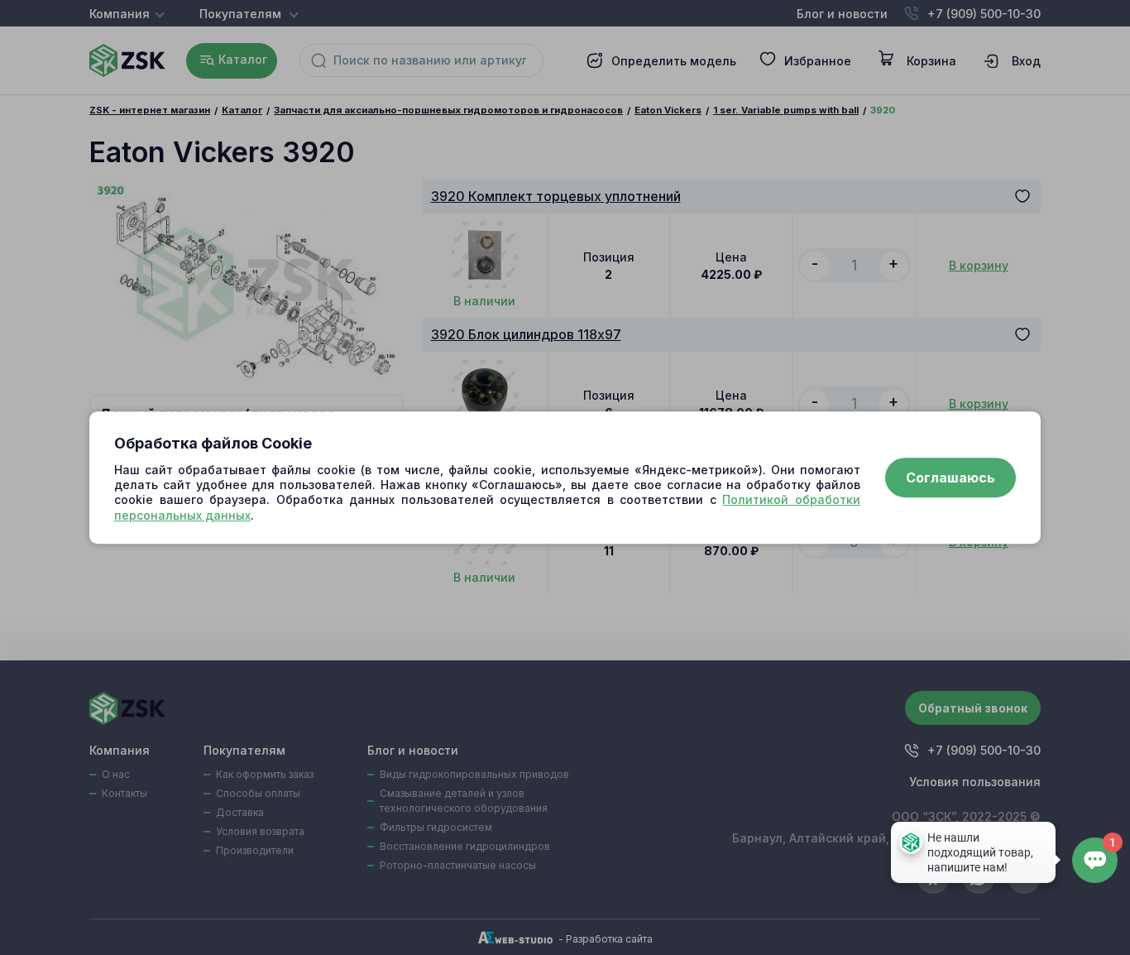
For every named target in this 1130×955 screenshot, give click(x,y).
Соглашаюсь (950, 477)
